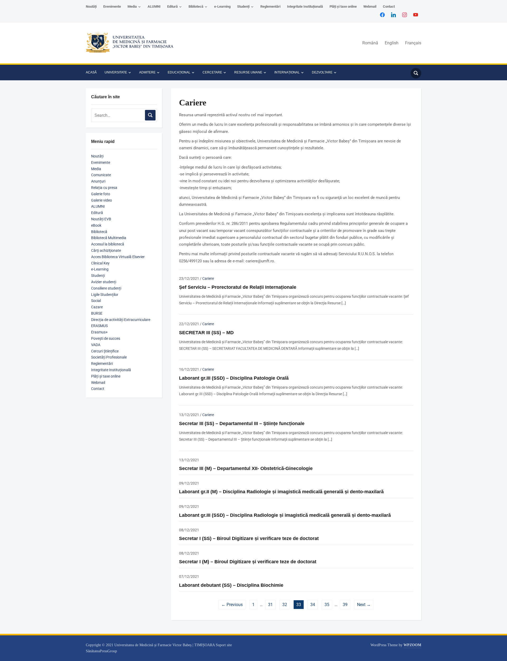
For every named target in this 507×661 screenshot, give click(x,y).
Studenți (243, 6)
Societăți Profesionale (109, 357)
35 (327, 604)
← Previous (232, 604)
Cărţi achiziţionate (106, 250)
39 (345, 604)
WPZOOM (412, 645)
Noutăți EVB (101, 219)
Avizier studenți (103, 282)
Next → (364, 604)
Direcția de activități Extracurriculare (120, 320)
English (391, 42)
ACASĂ (91, 72)
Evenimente (112, 6)
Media (132, 6)
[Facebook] (382, 14)
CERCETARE (212, 72)
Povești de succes (105, 338)
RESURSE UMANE (248, 72)
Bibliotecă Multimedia (108, 238)
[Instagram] (404, 14)
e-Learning (222, 6)
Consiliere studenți (106, 288)
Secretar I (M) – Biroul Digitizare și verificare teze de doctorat (247, 561)
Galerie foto (100, 194)
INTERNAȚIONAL (287, 72)
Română (370, 42)
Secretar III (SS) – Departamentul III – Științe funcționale (241, 423)
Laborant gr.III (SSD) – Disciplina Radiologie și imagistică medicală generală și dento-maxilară (285, 515)
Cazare (97, 307)
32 (284, 604)
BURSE (96, 313)
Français (413, 42)
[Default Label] (415, 14)
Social (96, 301)
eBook (96, 225)
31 (270, 604)
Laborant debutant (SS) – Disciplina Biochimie (231, 585)
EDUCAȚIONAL (179, 72)
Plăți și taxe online (343, 6)
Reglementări (270, 6)
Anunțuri (98, 181)
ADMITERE (147, 72)
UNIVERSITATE (116, 72)
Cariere (208, 278)
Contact (389, 6)
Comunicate (101, 175)
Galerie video (101, 200)
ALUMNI (154, 6)
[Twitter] (393, 14)
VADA (95, 345)
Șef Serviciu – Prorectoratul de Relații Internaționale (237, 287)
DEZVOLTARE (322, 72)
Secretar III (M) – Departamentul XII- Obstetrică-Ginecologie (246, 468)
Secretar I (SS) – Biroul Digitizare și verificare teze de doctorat (249, 538)
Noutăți (91, 6)
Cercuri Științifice (105, 351)
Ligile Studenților (104, 294)
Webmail (369, 6)
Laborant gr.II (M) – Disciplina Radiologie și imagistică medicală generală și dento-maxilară (281, 491)
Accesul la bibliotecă (107, 244)
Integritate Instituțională (305, 6)
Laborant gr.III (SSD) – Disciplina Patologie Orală (234, 378)
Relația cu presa (104, 187)
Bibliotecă (196, 6)
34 (312, 604)
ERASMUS (99, 326)
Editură (172, 6)
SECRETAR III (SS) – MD (206, 332)
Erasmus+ (99, 332)
